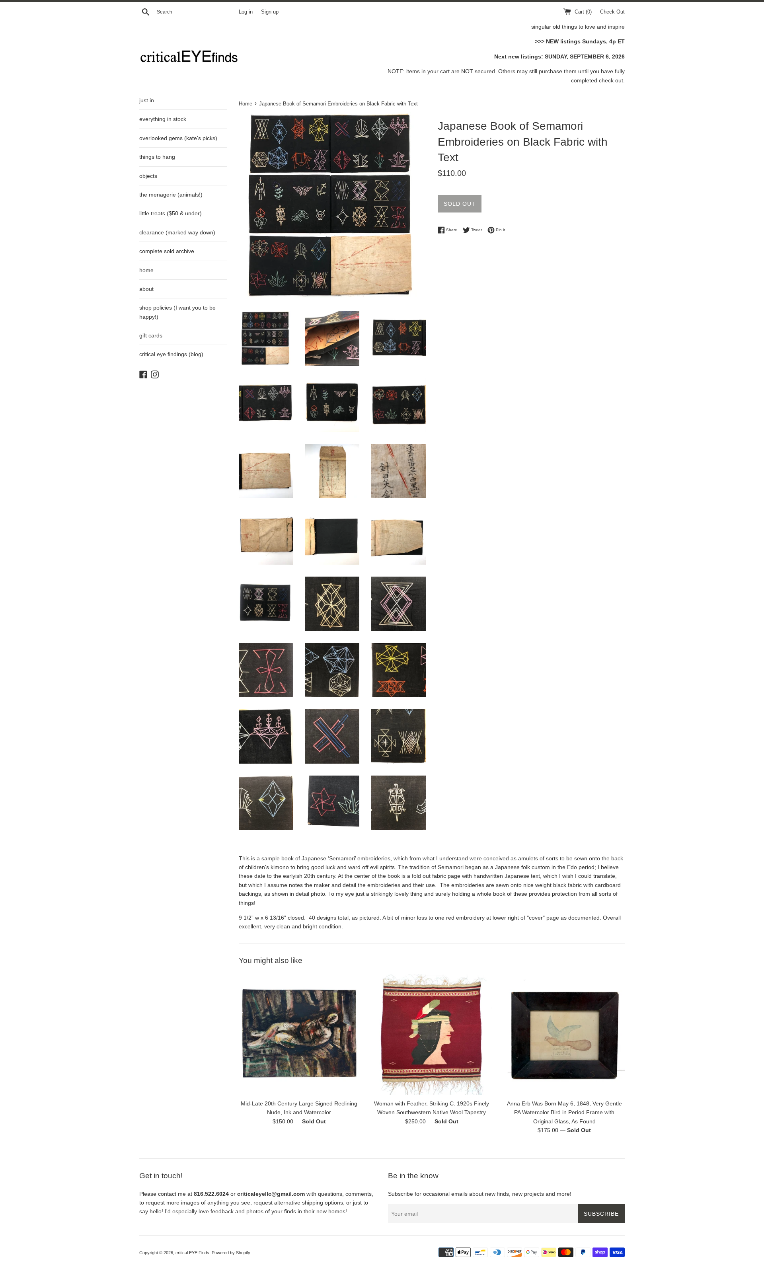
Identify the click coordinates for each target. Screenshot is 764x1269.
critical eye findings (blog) (171, 354)
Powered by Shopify (231, 1252)
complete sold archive (166, 251)
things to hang (157, 157)
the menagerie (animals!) (171, 194)
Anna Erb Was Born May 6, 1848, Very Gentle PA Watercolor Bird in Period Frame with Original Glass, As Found (564, 1112)
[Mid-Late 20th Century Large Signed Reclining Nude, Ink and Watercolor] (299, 1034)
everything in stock (162, 119)
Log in (246, 12)
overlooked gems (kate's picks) (178, 138)
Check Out (612, 12)
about (146, 289)
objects (148, 176)
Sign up (270, 12)
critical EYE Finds (192, 1252)
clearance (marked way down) (177, 232)
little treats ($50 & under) (170, 213)
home (146, 270)
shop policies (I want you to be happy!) (177, 312)
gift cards (150, 335)
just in (146, 100)
